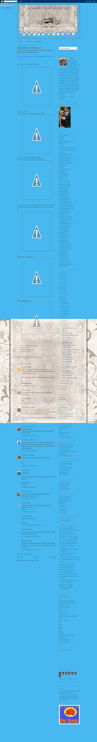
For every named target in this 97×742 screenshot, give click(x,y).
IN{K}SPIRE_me (63, 472)
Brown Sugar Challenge (65, 484)
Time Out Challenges (64, 474)
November (65, 306)
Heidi (60, 622)
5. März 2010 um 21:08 (29, 422)
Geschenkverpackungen (65, 150)
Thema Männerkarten (64, 223)
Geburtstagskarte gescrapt (68, 328)
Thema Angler (62, 189)
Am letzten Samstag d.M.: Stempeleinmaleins (65, 588)
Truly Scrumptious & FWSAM (69, 378)
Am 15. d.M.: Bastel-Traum (66, 568)
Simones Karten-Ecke (48, 8)
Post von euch (62, 180)
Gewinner (61, 152)
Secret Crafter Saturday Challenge (70, 335)
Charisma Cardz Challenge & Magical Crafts (69, 346)
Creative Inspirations (64, 449)
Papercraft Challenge (64, 432)
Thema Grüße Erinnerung (65, 206)
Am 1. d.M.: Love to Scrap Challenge (68, 539)
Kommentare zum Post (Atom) (31, 560)
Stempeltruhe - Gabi (64, 642)
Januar (64, 383)
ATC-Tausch (65, 364)
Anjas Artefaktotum (64, 596)
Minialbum (62, 171)
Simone (72, 58)
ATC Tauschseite (63, 135)
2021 (62, 274)
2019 (62, 279)
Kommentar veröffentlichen (24, 554)
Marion (61, 629)
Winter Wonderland (64, 489)
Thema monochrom (64, 225)
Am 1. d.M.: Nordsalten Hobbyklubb (68, 543)
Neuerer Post (20, 557)
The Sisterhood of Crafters (65, 455)
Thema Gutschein (63, 210)
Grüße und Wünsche (64, 154)
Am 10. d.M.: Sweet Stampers (66, 565)
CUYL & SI (65, 340)
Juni (63, 318)
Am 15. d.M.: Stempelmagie (66, 572)
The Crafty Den (25, 440)
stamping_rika (62, 637)
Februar (64, 381)
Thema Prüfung (63, 238)
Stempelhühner (21, 257)
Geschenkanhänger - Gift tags (66, 148)
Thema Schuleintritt (64, 245)
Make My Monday (64, 411)
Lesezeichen (62, 165)
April (63, 323)
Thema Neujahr (63, 230)
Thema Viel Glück (63, 260)
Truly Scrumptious (22, 205)
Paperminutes (62, 435)
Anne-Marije (25, 426)
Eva (60, 618)
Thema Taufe (62, 255)
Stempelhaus (62, 397)
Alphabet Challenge (64, 482)
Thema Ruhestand (63, 242)
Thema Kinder (62, 221)
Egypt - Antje (62, 609)
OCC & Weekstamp (67, 362)
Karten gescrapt (63, 156)
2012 (62, 296)
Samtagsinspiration (67, 354)
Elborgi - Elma (62, 612)
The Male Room (63, 453)
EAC (60, 430)
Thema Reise (62, 240)
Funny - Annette (63, 620)
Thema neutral (62, 232)
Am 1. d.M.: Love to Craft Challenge (68, 536)
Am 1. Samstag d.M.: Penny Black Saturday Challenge (67, 554)
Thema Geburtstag (63, 202)
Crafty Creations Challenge (66, 447)
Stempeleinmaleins (64, 640)
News (60, 178)
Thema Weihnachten (64, 264)
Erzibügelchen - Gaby (64, 614)
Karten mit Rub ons (64, 161)
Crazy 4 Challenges (64, 501)
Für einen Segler (66, 359)
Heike (60, 625)
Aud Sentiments (63, 466)
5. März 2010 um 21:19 (29, 435)
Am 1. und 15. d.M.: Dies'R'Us (66, 563)
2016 (62, 287)
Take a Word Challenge (65, 520)
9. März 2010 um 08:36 (29, 487)
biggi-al (24, 491)
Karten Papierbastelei (64, 163)
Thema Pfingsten (63, 236)
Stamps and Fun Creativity (66, 416)
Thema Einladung (38, 357)
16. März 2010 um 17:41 (30, 512)
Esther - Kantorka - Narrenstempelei (68, 616)
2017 (62, 284)
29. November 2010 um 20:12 (32, 525)
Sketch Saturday (66, 338)
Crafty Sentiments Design (65, 426)
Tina (60, 644)
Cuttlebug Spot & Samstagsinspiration (68, 372)
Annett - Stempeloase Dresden (66, 601)
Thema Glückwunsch (64, 204)
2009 (62, 386)
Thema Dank (62, 191)
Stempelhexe (25, 455)
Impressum (28, 41)
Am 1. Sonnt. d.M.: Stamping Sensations (69, 557)
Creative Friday (63, 487)
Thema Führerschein (64, 197)
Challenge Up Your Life (23, 114)
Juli (63, 316)
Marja (60, 631)
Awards (61, 139)
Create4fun (65, 330)
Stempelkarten (27, 357)
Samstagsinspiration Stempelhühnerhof (27, 159)
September (65, 311)
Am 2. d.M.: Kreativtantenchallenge (68, 574)
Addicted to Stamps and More (66, 445)
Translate (71, 50)
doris (23, 390)
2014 (62, 291)
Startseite (20, 41)
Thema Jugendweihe (64, 219)
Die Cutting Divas (63, 428)
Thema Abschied (63, 186)
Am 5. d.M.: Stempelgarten (66, 582)
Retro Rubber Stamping (65, 437)
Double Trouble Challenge (66, 409)
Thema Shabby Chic (64, 249)
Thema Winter (62, 266)
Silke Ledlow (25, 407)
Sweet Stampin (62, 512)
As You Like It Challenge (65, 464)
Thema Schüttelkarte (64, 247)
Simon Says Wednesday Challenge (68, 451)
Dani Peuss (62, 503)
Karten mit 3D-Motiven (65, 158)
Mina (23, 503)
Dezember (65, 303)
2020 (62, 277)
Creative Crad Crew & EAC (69, 352)
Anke (23, 470)
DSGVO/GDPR (37, 41)
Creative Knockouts (64, 470)
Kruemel (24, 367)
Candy (60, 146)
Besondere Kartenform (64, 141)
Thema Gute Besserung (65, 208)
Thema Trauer (62, 258)
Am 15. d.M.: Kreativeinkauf (66, 570)
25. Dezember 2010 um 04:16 (32, 536)
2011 (62, 299)
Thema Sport (62, 251)
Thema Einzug (62, 195)
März (63, 326)
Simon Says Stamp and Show (66, 414)
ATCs (60, 137)
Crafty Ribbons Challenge (65, 468)
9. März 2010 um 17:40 (29, 498)
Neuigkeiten (62, 176)
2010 (62, 301)
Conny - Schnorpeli (64, 607)
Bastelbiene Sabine (64, 605)
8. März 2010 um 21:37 (29, 466)
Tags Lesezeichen (63, 184)
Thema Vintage (63, 262)
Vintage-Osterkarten (67, 375)
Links (60, 167)
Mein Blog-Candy (63, 169)
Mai (63, 321)
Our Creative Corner (24, 64)
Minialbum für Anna (67, 342)
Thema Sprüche (63, 253)
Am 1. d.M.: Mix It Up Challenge (67, 541)
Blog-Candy (62, 143)
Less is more (62, 508)
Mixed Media (62, 174)
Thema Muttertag (63, 227)
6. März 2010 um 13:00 (29, 451)
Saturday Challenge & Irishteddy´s (71, 349)
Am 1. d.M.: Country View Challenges (69, 530)
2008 (62, 389)
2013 (62, 294)
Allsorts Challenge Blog (65, 497)
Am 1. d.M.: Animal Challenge (67, 528)
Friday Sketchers (66, 357)
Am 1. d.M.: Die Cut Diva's (66, 532)
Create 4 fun (20, 112)
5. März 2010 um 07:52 (29, 386)
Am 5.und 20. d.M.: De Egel (66, 584)
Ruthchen (61, 633)
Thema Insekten (63, 214)
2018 (62, 282)
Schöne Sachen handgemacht (66, 635)
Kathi (60, 627)
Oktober (64, 308)
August (64, 313)
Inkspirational (62, 505)
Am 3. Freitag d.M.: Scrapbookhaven (68, 580)
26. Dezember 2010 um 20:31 (32, 550)
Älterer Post (53, 557)
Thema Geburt (62, 199)
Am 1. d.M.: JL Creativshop (66, 534)
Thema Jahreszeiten (64, 217)
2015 (62, 289)
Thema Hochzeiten (64, 212)
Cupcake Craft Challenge (23, 157)
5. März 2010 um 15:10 (29, 403)
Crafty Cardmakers (63, 407)
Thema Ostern (62, 234)
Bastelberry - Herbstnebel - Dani (67, 603)
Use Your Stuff (62, 418)
